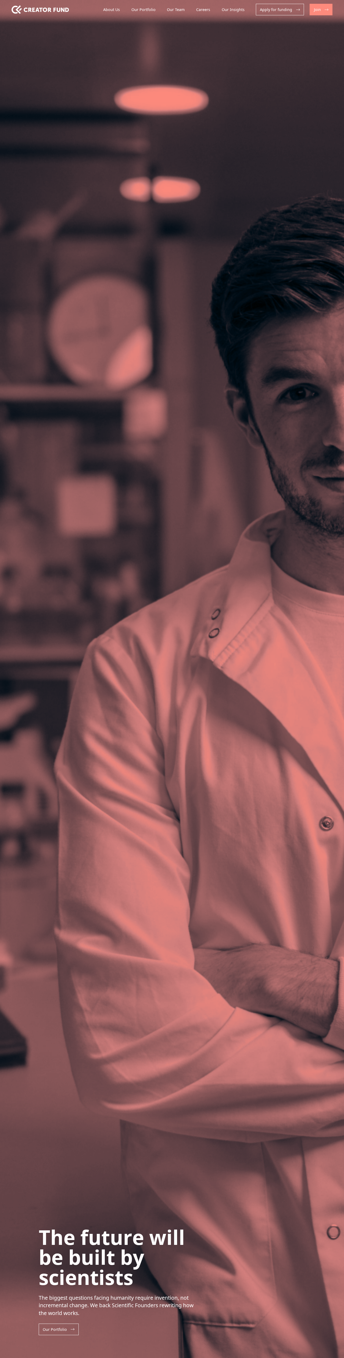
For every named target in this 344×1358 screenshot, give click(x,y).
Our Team (176, 9)
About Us (111, 9)
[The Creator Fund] (40, 10)
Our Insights (233, 9)
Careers (203, 9)
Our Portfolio (143, 9)
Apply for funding (276, 9)
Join (317, 9)
